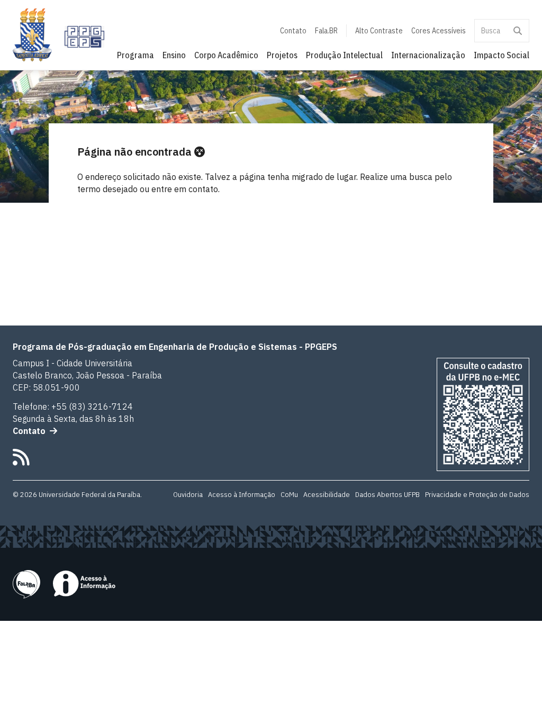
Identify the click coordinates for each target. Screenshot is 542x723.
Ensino (174, 55)
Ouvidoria (188, 494)
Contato (293, 30)
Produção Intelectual (344, 55)
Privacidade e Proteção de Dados (477, 494)
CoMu (289, 494)
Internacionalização (428, 55)
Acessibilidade (326, 494)
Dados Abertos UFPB (387, 494)
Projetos (282, 55)
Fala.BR (326, 30)
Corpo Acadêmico (226, 55)
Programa (135, 55)
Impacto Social (501, 55)
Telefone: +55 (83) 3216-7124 (73, 406)
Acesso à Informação (241, 494)
